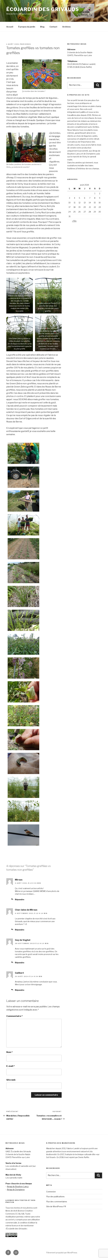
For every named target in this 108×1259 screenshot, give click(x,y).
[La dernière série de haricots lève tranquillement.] (23, 548)
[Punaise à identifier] (23, 739)
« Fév (74, 221)
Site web (10, 1080)
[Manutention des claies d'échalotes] (23, 501)
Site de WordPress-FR (56, 1206)
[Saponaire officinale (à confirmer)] (23, 668)
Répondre (19, 899)
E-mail (10, 1066)
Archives (66, 27)
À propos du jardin (26, 27)
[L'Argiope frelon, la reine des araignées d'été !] (23, 811)
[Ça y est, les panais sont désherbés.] (23, 572)
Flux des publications (55, 1196)
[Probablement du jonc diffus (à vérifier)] (23, 596)
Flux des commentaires (56, 1201)
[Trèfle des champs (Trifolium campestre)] (23, 715)
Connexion (51, 1191)
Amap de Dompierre (16, 1189)
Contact (53, 27)
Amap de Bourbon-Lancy (18, 1186)
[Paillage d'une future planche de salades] (23, 477)
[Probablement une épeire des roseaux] (23, 787)
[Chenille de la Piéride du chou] (23, 763)
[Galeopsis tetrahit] (23, 644)
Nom (9, 1052)
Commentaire (14, 1016)
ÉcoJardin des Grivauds (42, 9)
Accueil (9, 27)
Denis (27, 44)
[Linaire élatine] (23, 691)
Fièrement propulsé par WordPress (61, 1252)
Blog (42, 27)
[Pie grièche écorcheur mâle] (23, 835)
